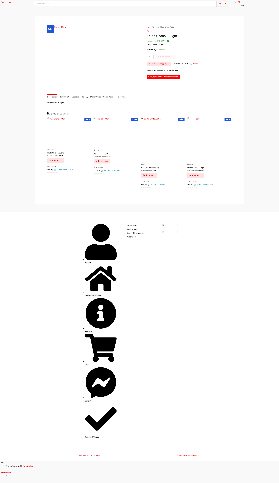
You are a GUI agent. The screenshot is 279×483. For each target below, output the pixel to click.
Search (222, 4)
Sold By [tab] (85, 97)
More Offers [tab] (95, 97)
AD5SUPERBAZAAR (65, 169)
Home (149, 27)
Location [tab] (75, 97)
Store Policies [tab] (109, 97)
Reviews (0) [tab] (64, 97)
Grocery (156, 27)
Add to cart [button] (55, 160)
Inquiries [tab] (121, 97)
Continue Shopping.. (159, 64)
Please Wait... (165, 57)
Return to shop (27, 466)
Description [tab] (52, 97)
